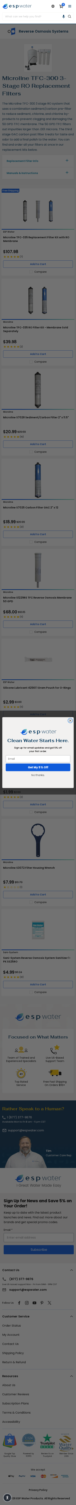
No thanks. (37, 775)
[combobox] (33, 16)
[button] (63, 16)
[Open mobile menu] (70, 6)
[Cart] (61, 6)
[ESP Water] (17, 6)
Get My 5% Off (38, 767)
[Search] (69, 16)
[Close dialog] (70, 720)
